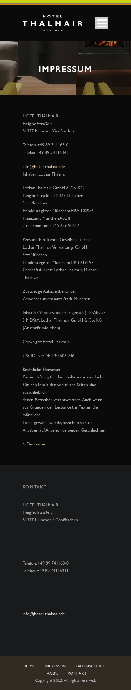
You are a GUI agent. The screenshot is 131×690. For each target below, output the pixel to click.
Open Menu (101, 23)
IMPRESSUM (55, 666)
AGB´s (52, 673)
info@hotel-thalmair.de (44, 166)
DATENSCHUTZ (90, 666)
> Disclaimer (34, 443)
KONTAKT (77, 673)
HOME (29, 666)
